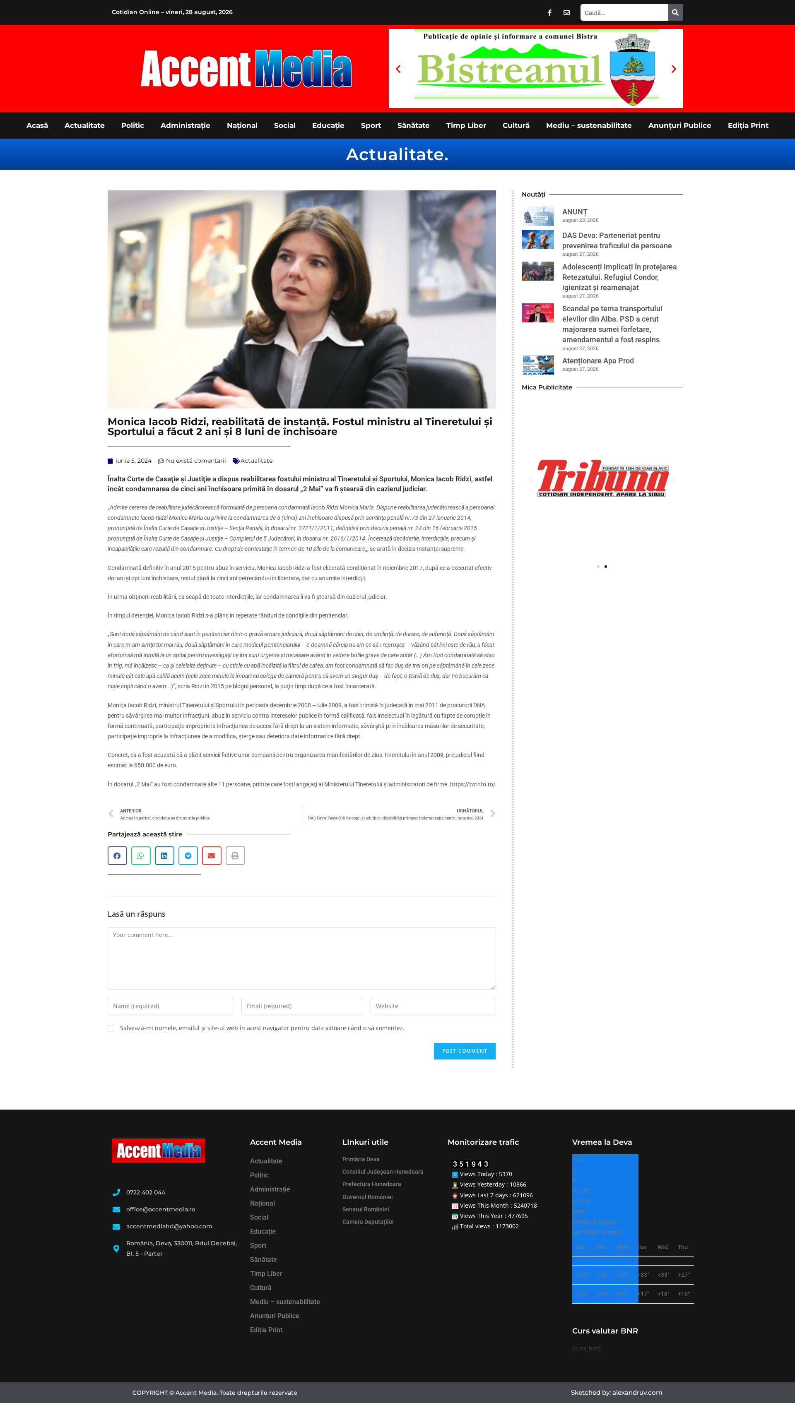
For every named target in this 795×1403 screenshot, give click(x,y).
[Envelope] (567, 12)
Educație (328, 125)
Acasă (37, 125)
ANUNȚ (575, 211)
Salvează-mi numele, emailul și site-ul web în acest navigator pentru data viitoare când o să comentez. (262, 1028)
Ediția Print (748, 125)
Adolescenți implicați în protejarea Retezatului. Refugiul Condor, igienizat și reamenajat (619, 277)
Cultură (516, 125)
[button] (398, 68)
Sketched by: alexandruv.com (616, 1392)
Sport (371, 125)
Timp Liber (466, 125)
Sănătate (414, 125)
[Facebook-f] (550, 12)
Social (285, 125)
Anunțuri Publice (679, 125)
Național (242, 125)
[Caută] (675, 12)
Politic (132, 125)
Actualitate (85, 125)
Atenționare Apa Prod (598, 360)
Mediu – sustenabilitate (589, 125)
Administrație (185, 125)
